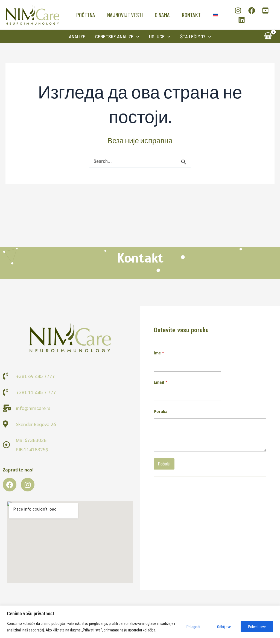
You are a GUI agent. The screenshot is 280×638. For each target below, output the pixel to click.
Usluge (157, 36)
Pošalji (164, 464)
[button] (136, 36)
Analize (77, 36)
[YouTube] (265, 10)
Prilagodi (193, 627)
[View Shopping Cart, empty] (268, 36)
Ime (159, 353)
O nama (162, 14)
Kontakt (191, 14)
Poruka (161, 411)
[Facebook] (251, 10)
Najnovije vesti (125, 14)
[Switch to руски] (215, 15)
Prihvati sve (257, 627)
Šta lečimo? (192, 36)
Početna (85, 14)
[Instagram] (238, 10)
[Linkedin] (241, 19)
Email (160, 382)
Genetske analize (114, 36)
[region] (140, 621)
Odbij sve (224, 627)
